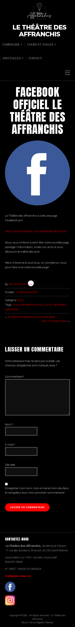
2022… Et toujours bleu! (54, 321)
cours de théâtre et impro (28, 304)
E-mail (10, 444)
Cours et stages (40, 44)
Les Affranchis (17, 284)
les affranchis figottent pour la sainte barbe (31, 317)
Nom (9, 424)
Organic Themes (44, 622)
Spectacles (12, 58)
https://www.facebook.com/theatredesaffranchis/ (36, 231)
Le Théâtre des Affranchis (39, 31)
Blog (20, 300)
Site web (10, 464)
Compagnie (11, 44)
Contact (35, 58)
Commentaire (14, 376)
